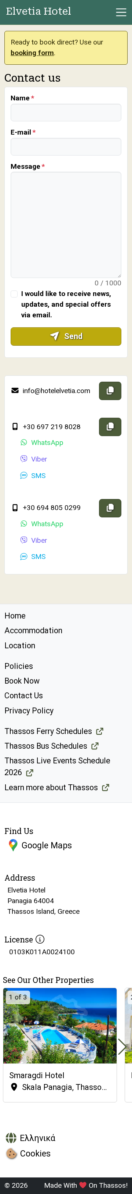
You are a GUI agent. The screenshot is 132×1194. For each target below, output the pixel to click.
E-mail (21, 132)
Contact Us (23, 695)
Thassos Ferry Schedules (48, 731)
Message (25, 166)
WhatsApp (47, 442)
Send (72, 336)
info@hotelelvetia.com (55, 390)
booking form (32, 53)
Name (20, 98)
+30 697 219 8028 (51, 427)
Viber (39, 459)
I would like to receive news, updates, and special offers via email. (66, 304)
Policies (18, 666)
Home (15, 615)
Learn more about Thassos (51, 787)
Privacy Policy (29, 710)
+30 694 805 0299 (51, 507)
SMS (38, 475)
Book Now (22, 680)
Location (19, 645)
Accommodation (33, 630)
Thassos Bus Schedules (45, 746)
